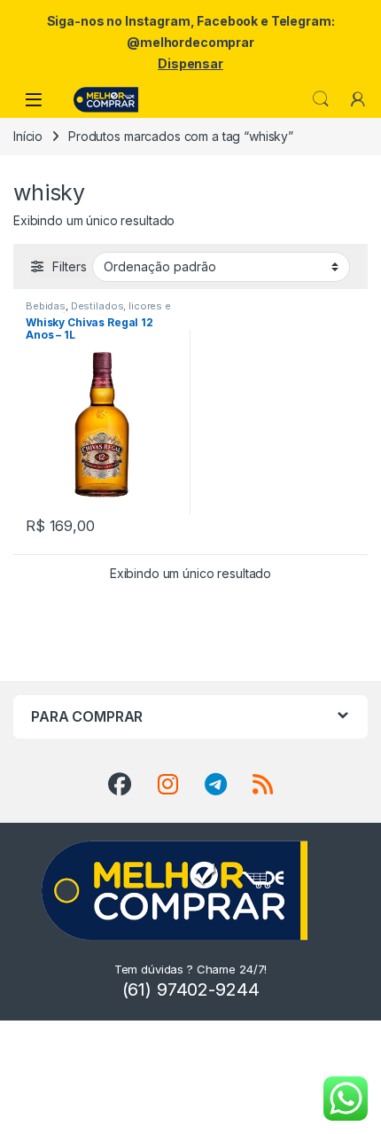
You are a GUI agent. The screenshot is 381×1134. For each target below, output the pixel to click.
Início (28, 136)
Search (320, 99)
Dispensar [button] (190, 63)
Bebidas (46, 306)
